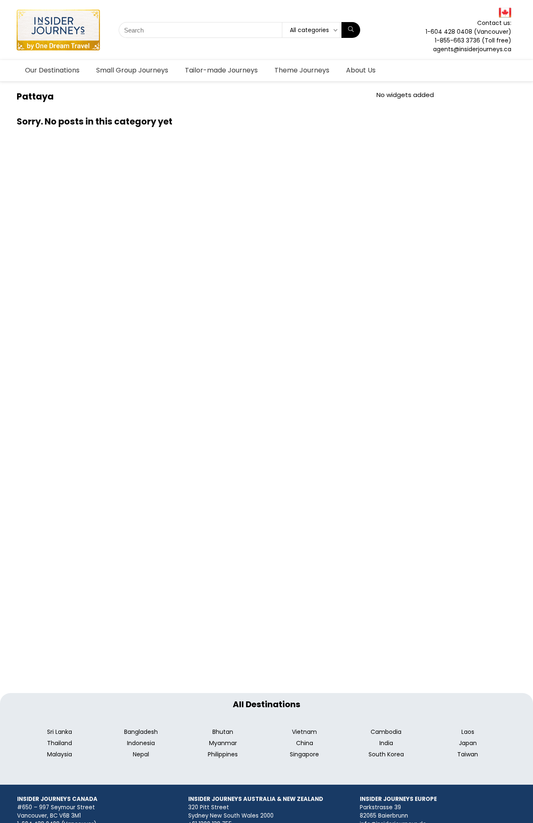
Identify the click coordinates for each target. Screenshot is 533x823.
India (386, 743)
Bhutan (222, 732)
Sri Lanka (59, 732)
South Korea (386, 754)
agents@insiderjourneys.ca (472, 49)
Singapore (304, 754)
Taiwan (467, 754)
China (304, 743)
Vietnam (304, 732)
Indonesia (141, 743)
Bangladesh (141, 732)
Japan (468, 743)
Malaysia (59, 754)
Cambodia (386, 732)
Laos (467, 732)
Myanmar (223, 743)
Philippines (223, 754)
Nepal (141, 754)
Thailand (59, 743)
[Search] (350, 30)
